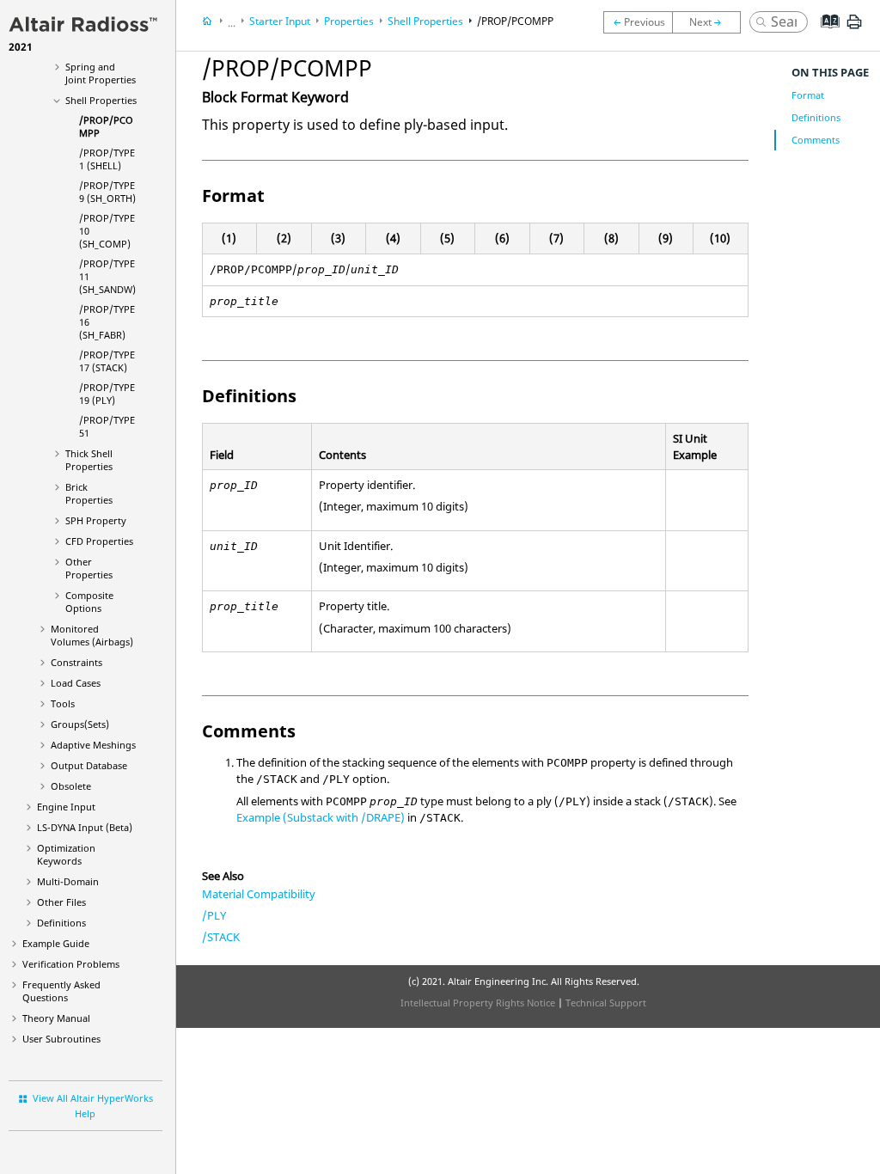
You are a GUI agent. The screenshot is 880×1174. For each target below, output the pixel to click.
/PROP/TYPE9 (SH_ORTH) (107, 192)
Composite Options (89, 602)
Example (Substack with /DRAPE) (320, 817)
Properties (349, 21)
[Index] (824, 34)
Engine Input (66, 806)
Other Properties (89, 568)
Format (807, 95)
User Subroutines (61, 1038)
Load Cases (76, 682)
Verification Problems (70, 963)
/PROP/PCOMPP (515, 21)
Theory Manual (56, 1018)
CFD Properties (99, 541)
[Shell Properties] (637, 22)
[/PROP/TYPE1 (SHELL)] (710, 22)
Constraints (76, 662)
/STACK (221, 937)
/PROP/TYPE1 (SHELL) (107, 159)
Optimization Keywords (66, 854)
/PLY (214, 915)
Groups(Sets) (80, 724)
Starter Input (279, 21)
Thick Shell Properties (89, 460)
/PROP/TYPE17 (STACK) (107, 361)
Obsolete (71, 786)
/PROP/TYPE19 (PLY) (107, 394)
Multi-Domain (68, 881)
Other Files (61, 902)
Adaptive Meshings (93, 744)
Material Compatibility (258, 894)
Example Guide (55, 943)
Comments (815, 139)
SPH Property (95, 520)
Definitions (61, 922)
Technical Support (605, 1002)
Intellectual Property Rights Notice (477, 1002)
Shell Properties (101, 100)
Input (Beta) (84, 827)
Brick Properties (89, 493)
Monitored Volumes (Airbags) (92, 635)
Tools (63, 703)
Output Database (89, 765)
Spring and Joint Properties (100, 73)
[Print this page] (854, 28)
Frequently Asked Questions (61, 991)
